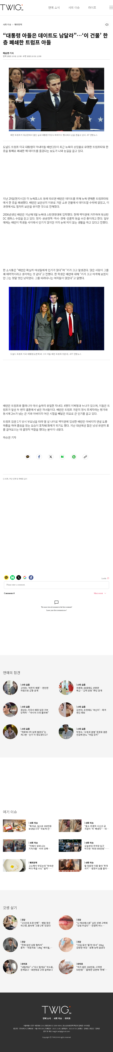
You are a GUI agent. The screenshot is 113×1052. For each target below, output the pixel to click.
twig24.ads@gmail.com (61, 1031)
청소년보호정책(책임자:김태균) (73, 1025)
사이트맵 (87, 1025)
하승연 (6, 53)
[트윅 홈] (11, 7)
